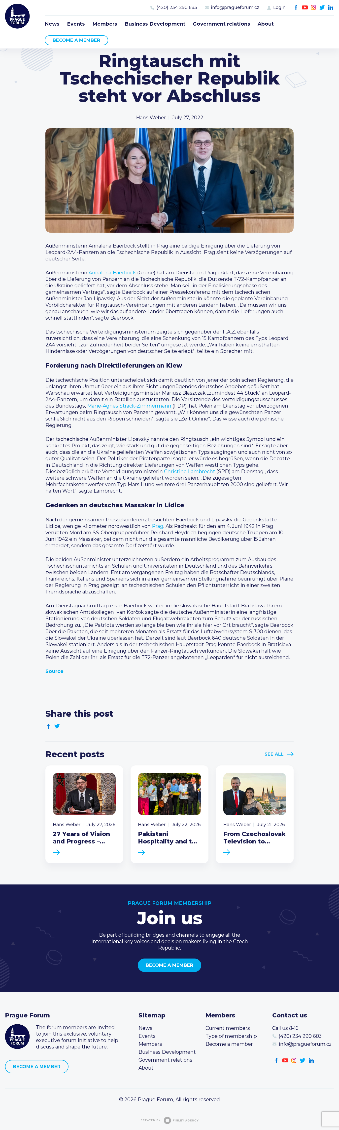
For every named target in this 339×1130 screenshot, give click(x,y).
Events (76, 24)
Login (279, 7)
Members (104, 24)
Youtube (305, 7)
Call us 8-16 (285, 1028)
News (52, 24)
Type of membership (231, 1036)
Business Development (155, 24)
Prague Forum (17, 16)
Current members (227, 1028)
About (266, 24)
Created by (151, 1120)
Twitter (322, 7)
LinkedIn (331, 7)
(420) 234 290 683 (177, 7)
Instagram (313, 7)
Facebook (296, 7)
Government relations (221, 24)
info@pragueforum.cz (235, 7)
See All (274, 754)
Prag (157, 526)
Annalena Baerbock (112, 273)
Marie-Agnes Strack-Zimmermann (129, 406)
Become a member (76, 40)
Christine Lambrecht (189, 471)
